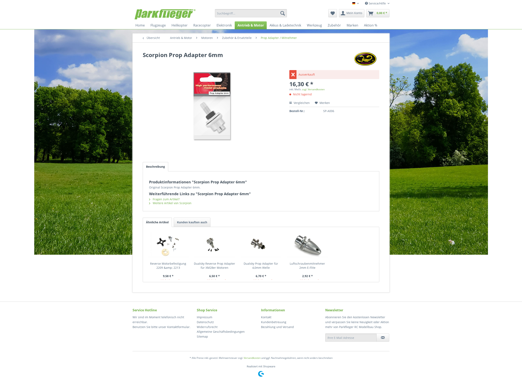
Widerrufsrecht (207, 327)
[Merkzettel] (332, 13)
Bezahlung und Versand (277, 327)
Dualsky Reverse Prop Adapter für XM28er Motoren (214, 266)
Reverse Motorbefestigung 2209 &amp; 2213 (168, 266)
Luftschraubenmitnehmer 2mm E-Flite (307, 266)
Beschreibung (155, 167)
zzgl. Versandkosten (313, 89)
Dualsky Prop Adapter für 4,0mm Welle (261, 266)
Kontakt (266, 317)
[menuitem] (251, 13)
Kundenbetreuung (273, 322)
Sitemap (202, 336)
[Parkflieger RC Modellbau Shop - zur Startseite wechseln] (165, 14)
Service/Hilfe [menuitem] (377, 3)
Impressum (204, 317)
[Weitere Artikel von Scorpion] (365, 59)
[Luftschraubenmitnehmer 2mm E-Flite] (307, 245)
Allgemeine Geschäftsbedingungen (221, 332)
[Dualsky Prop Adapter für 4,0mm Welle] (261, 245)
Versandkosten (252, 358)
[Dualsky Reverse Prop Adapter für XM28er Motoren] (215, 245)
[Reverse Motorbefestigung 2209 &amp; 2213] (168, 245)
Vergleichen (301, 103)
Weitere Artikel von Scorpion (171, 203)
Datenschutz (205, 322)
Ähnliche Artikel (157, 222)
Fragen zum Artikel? (166, 199)
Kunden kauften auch (192, 222)
